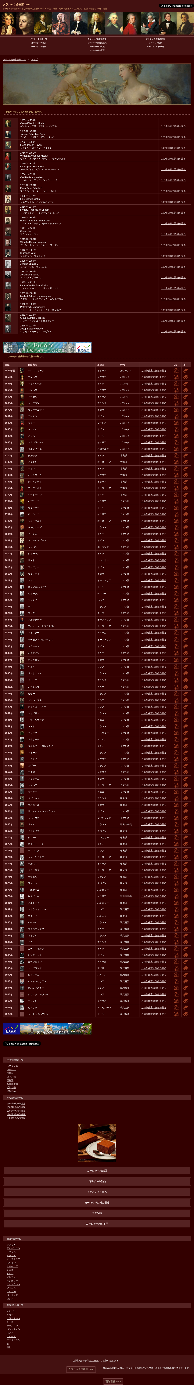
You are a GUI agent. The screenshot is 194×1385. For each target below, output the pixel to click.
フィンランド (13, 1284)
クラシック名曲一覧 (38, 39)
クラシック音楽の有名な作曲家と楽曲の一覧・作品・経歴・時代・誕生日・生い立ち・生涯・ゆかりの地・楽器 (55, 8)
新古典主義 (12, 1084)
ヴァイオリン (13, 1340)
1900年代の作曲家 (16, 1118)
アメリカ (11, 1244)
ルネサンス (12, 1066)
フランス (11, 1288)
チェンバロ (12, 1325)
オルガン (11, 1311)
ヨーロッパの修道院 (155, 46)
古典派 (10, 1073)
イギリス (11, 1252)
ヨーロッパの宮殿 (97, 46)
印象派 (10, 1080)
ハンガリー (12, 1280)
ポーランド (12, 1295)
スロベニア (12, 1266)
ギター (10, 1315)
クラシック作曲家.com (16, 4)
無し (9, 1347)
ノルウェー (12, 1277)
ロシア (10, 1298)
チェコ (10, 1270)
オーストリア (13, 1259)
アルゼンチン (13, 1248)
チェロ (10, 1322)
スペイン (11, 1262)
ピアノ (10, 1333)
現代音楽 (11, 1091)
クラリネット (13, 1318)
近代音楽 (11, 1087)
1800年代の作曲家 (16, 1114)
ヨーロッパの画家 (38, 43)
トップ (34, 59)
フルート (11, 1336)
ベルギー (11, 1291)
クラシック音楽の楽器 (155, 39)
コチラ (94, 1360)
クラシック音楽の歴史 (97, 39)
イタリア (11, 1255)
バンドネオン (13, 1329)
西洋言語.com (113, 1381)
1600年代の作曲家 (16, 1107)
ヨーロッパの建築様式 (97, 43)
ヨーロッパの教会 (38, 46)
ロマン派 (11, 1076)
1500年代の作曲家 (16, 1103)
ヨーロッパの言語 (97, 50)
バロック (11, 1069)
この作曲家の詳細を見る (173, 126)
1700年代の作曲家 (16, 1111)
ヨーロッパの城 (155, 43)
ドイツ (10, 1273)
